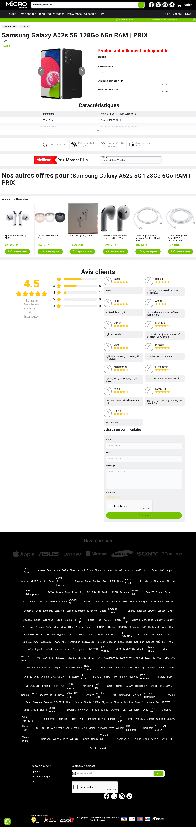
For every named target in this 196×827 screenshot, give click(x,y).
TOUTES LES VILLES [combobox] (113, 159)
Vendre (177, 13)
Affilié (166, 13)
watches (58, 13)
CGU (188, 13)
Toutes (11, 13)
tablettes (45, 13)
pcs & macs (74, 13)
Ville (104, 157)
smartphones (27, 13)
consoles (90, 13)
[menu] (179, 5)
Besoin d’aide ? (41, 766)
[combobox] (85, 5)
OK (158, 773)
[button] (10, 26)
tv (102, 13)
